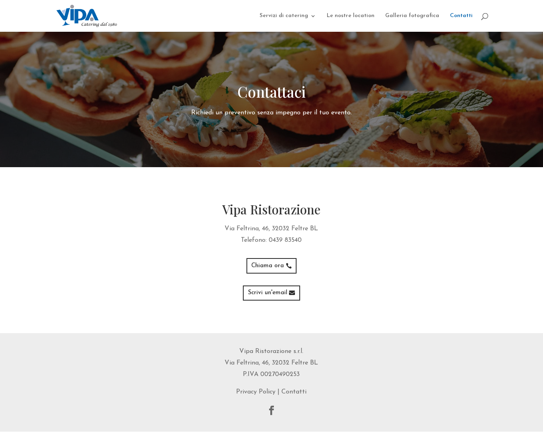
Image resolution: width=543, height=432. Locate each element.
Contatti (461, 16)
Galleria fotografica (412, 16)
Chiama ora (267, 266)
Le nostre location (350, 16)
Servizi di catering (284, 16)
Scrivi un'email (267, 293)
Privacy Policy (255, 392)
